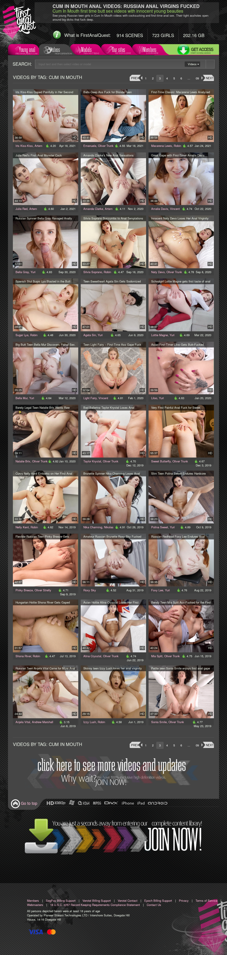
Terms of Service (206, 900)
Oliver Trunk (106, 146)
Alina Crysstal (92, 656)
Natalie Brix (23, 461)
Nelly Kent (22, 527)
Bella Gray (22, 272)
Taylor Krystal (92, 461)
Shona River (23, 656)
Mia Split (156, 656)
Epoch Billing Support (158, 900)
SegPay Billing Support (61, 900)
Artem (38, 146)
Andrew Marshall (42, 722)
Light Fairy (90, 398)
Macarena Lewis (161, 146)
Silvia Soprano (92, 272)
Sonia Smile (159, 722)
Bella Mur (21, 398)
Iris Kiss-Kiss (24, 146)
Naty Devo (158, 272)
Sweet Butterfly (161, 461)
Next (210, 78)
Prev (135, 78)
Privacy (184, 900)
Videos (55, 49)
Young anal (27, 49)
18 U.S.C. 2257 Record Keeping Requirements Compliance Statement (95, 905)
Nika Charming (92, 527)
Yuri (33, 272)
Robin (177, 146)
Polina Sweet (159, 527)
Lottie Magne (159, 335)
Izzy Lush (89, 722)
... (189, 78)
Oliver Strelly (43, 590)
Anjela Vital (23, 722)
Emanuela (89, 146)
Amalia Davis (159, 209)
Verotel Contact (127, 900)
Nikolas (109, 527)
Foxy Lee (157, 590)
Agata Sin (89, 335)
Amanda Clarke (93, 209)
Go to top (29, 803)
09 (197, 78)
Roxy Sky (89, 590)
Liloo (154, 398)
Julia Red (21, 209)
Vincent (175, 209)
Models (86, 49)
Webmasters (35, 905)
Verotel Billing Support (96, 900)
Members (150, 49)
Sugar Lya (22, 335)
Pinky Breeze (24, 590)
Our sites (118, 49)
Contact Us (154, 905)
